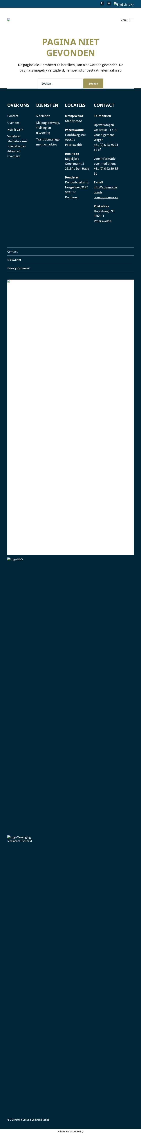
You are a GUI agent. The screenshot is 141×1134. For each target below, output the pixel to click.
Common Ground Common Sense (30, 1119)
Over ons (13, 123)
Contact (12, 116)
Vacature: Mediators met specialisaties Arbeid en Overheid (17, 146)
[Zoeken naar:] (59, 84)
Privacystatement (18, 268)
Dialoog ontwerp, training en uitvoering (48, 128)
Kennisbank (15, 129)
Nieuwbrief (14, 260)
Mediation (43, 116)
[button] (127, 20)
